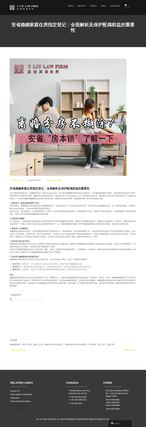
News (103, 5)
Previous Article (18, 350)
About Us (82, 5)
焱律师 (14, 295)
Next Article (130, 350)
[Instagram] (19, 408)
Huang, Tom (16, 180)
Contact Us (115, 5)
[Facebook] (13, 408)
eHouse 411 (15, 391)
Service (93, 5)
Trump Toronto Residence (20, 401)
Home (70, 5)
